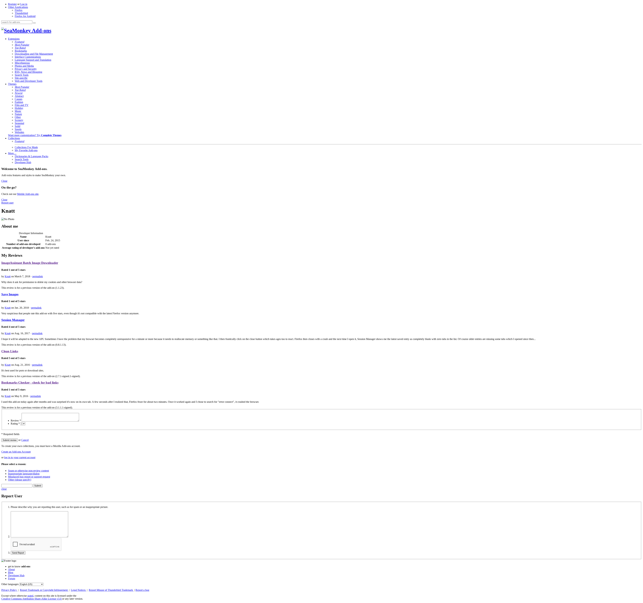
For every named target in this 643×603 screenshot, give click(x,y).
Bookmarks (21, 50)
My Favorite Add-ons (26, 150)
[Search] (34, 22)
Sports (18, 129)
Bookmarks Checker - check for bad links (29, 382)
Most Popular (22, 44)
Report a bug (142, 590)
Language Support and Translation (33, 59)
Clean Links (9, 351)
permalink (37, 276)
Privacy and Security (26, 68)
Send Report (18, 553)
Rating (15, 423)
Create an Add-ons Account (16, 451)
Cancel (25, 440)
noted (30, 595)
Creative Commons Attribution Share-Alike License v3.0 (31, 598)
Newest (18, 93)
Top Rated (20, 47)
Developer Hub (23, 162)
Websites (19, 132)
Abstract (19, 96)
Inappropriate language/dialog (24, 473)
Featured (19, 41)
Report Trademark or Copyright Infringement (44, 590)
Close (4, 181)
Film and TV (21, 105)
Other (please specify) (19, 479)
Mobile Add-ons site (28, 194)
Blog (10, 572)
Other (18, 117)
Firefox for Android (25, 16)
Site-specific (21, 78)
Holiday (19, 108)
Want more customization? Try (34, 135)
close (4, 488)
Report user (7, 202)
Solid (17, 126)
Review (16, 420)
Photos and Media (24, 65)
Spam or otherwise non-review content (28, 470)
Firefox (18, 10)
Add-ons (41, 30)
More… (12, 153)
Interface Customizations (28, 56)
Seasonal (19, 123)
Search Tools (21, 75)
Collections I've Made (26, 147)
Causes (18, 99)
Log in (23, 4)
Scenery (19, 120)
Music (18, 111)
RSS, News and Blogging (28, 71)
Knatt (8, 276)
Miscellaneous (22, 62)
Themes (12, 84)
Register (12, 4)
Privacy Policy (9, 590)
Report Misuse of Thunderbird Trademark (111, 590)
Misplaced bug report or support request (29, 476)
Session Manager (13, 320)
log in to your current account (19, 457)
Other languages (10, 584)
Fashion (19, 102)
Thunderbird (21, 13)
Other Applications (18, 7)
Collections (14, 138)
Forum (11, 578)
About (11, 569)
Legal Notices (78, 590)
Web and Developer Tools (28, 81)
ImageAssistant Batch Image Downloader (29, 263)
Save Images (9, 294)
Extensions (14, 38)
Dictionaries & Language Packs (31, 156)
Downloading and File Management (34, 53)
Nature (18, 114)
